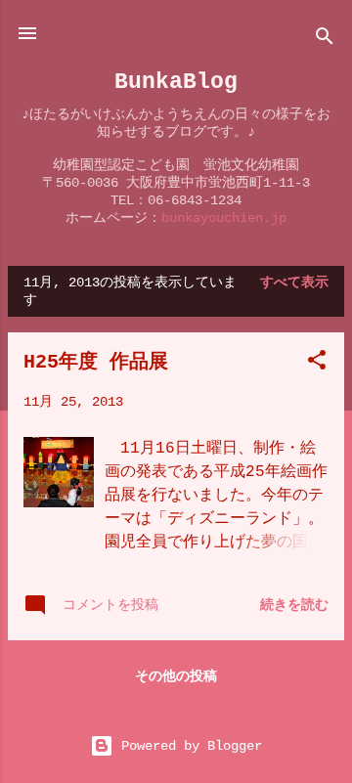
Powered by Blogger (187, 746)
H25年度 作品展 (95, 362)
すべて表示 (294, 282)
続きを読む (294, 605)
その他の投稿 (176, 676)
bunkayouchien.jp (223, 218)
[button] (317, 363)
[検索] (324, 39)
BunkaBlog (176, 81)
